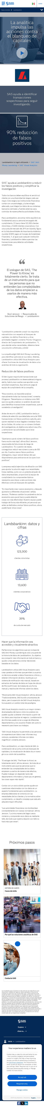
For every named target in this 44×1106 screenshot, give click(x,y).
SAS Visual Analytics (28, 165)
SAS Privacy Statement (16, 1062)
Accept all (22, 1077)
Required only (22, 1084)
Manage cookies (22, 1090)
